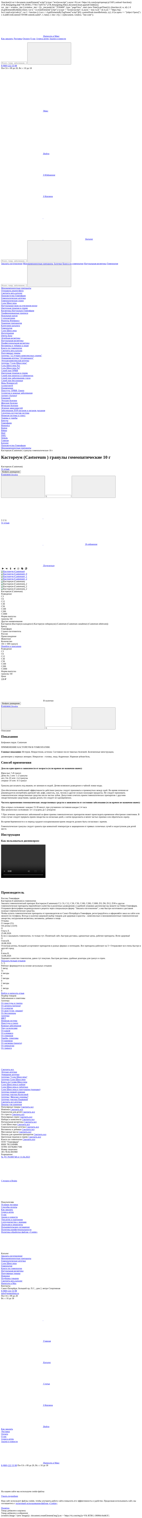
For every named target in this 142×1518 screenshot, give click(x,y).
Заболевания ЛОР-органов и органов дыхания (23, 410)
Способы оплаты (9, 1207)
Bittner (4, 430)
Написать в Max (8, 1283)
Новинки (5, 1276)
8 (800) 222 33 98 (9, 65)
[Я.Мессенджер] (2, 568)
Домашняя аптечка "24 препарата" (17, 358)
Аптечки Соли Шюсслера (13, 1079)
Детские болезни (9, 400)
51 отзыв (5, 469)
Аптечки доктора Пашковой (14, 1099)
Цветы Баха (6, 335)
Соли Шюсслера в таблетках (14, 1087)
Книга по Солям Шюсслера (14, 1082)
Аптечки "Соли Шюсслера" (14, 1077)
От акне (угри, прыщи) (12, 1011)
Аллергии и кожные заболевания (16, 393)
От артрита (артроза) (11, 1006)
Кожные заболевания (11, 1025)
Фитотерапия (7, 333)
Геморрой (5, 398)
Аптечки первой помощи (13, 1092)
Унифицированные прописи (14, 313)
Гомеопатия (112, 263)
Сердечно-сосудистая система (15, 413)
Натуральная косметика (95, 263)
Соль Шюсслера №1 (10, 365)
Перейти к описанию (11, 646)
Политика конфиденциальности (16, 1229)
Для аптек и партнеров (12, 1219)
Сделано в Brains (9, 1181)
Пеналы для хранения (11, 1104)
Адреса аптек (42, 38)
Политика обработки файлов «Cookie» (19, 1232)
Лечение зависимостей (12, 408)
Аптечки (58, 263)
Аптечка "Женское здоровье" (15, 1097)
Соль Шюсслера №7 (10, 368)
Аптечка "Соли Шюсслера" (14, 363)
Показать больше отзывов (13, 961)
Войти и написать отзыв (12, 993)
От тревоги (6, 1048)
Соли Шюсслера (9, 303)
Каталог (5, 443)
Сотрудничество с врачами (13, 1222)
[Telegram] (14, 568)
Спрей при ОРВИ (9, 370)
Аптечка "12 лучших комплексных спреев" (21, 355)
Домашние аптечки (10, 1074)
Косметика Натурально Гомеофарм (17, 310)
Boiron (4, 428)
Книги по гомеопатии (73, 263)
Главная (5, 440)
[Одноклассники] (10, 568)
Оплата (26, 38)
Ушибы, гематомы (9, 1038)
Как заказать (7, 38)
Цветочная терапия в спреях (14, 308)
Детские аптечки (9, 1072)
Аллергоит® (7, 385)
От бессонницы (8, 1013)
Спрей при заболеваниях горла (16, 378)
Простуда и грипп (9, 1023)
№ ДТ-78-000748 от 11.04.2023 (15, 1157)
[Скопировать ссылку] (26, 568)
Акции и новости (57, 38)
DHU (3, 435)
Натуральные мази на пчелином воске (19, 305)
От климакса (7, 1033)
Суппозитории (8, 318)
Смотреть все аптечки (11, 1102)
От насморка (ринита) (11, 1043)
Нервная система (9, 1020)
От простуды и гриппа (11, 1003)
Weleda (4, 438)
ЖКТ (3, 1018)
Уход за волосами (9, 1028)
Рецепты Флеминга (10, 320)
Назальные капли (9, 315)
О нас (33, 38)
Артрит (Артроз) (9, 395)
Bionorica (5, 425)
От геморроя (7, 1035)
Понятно (5, 1508)
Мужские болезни (9, 405)
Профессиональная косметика (15, 343)
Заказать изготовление (11, 263)
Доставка (17, 38)
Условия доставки (9, 1204)
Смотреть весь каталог (11, 293)
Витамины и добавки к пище (15, 345)
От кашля (5, 1030)
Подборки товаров (10, 1278)
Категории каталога (10, 325)
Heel (3, 433)
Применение (7, 388)
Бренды (4, 420)
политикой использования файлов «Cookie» (36, 1503)
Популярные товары (10, 353)
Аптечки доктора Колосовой (14, 1094)
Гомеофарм (6, 423)
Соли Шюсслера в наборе (13, 1084)
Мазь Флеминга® (9, 383)
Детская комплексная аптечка (15, 360)
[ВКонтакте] (6, 568)
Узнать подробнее (9, 1496)
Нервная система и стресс (13, 415)
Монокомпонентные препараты (38, 263)
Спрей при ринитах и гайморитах (17, 375)
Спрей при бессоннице (12, 380)
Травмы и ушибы (9, 418)
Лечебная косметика (10, 338)
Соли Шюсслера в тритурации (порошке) (20, 1089)
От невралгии (7, 1045)
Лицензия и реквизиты (12, 1224)
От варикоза (7, 1040)
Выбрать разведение (11, 472)
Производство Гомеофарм (13, 295)
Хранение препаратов (11, 323)
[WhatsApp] (18, 568)
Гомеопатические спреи (12, 300)
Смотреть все (27, 1107)
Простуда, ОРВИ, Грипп (12, 390)
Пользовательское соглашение (15, 1227)
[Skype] (22, 568)
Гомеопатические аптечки (13, 298)
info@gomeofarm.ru (10, 1293)
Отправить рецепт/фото (12, 290)
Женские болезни (9, 403)
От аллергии (7, 1008)
